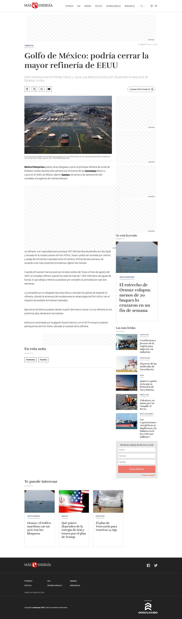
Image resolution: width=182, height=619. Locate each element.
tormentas (90, 170)
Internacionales (113, 6)
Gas (78, 6)
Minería (87, 6)
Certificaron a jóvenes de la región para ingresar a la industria (148, 346)
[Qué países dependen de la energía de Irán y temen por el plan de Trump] (74, 501)
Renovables (130, 6)
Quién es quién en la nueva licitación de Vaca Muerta (148, 385)
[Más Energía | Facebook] (152, 6)
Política (98, 6)
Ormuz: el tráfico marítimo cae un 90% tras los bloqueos (39, 528)
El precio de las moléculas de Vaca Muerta (148, 366)
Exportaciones (145, 358)
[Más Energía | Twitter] (156, 6)
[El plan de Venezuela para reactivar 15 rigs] (108, 501)
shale (142, 375)
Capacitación (144, 335)
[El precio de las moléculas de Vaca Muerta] (126, 364)
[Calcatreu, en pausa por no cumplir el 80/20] (126, 402)
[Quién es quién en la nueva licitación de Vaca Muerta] (126, 383)
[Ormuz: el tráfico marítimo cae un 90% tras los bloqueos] (40, 501)
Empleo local (144, 395)
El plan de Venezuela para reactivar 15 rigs (106, 526)
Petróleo (69, 6)
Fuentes (43, 360)
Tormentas (29, 46)
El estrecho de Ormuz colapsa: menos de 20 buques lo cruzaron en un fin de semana (135, 297)
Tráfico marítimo (126, 277)
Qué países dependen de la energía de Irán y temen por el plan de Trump (74, 530)
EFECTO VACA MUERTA (146, 414)
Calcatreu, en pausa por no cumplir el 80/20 (147, 404)
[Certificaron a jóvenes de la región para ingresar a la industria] (126, 342)
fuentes (66, 174)
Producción (100, 516)
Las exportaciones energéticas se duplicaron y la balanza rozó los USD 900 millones (148, 428)
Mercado (65, 516)
